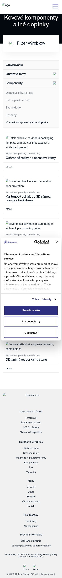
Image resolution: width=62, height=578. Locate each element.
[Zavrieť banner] (57, 242)
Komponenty (31, 462)
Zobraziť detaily (41, 299)
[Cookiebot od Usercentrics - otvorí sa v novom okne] (36, 242)
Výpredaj (31, 472)
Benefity (31, 496)
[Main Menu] (55, 7)
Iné (31, 467)
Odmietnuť (31, 332)
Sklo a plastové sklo (18, 100)
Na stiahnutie (31, 526)
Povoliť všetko (31, 310)
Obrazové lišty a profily (19, 92)
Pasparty (11, 115)
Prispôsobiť (29, 321)
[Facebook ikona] (26, 567)
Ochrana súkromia (31, 540)
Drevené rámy (31, 452)
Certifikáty (31, 521)
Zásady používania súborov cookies (31, 545)
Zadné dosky (14, 107)
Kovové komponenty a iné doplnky (27, 122)
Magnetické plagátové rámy (31, 457)
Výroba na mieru (31, 501)
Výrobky (31, 487)
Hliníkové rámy (31, 448)
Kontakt (31, 506)
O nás (31, 491)
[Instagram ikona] (36, 567)
